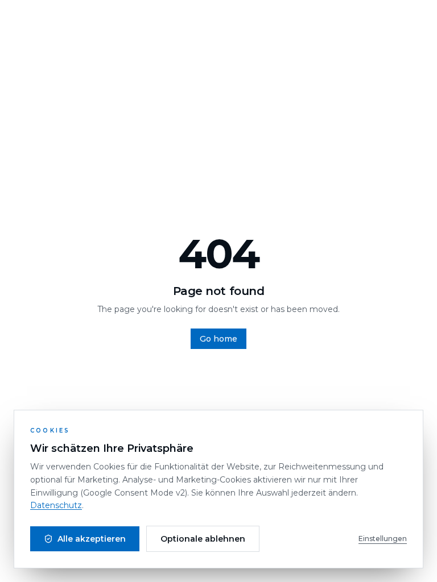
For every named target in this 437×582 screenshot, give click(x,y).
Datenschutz (56, 505)
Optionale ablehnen (202, 539)
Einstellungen (382, 538)
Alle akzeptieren (91, 539)
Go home (218, 339)
